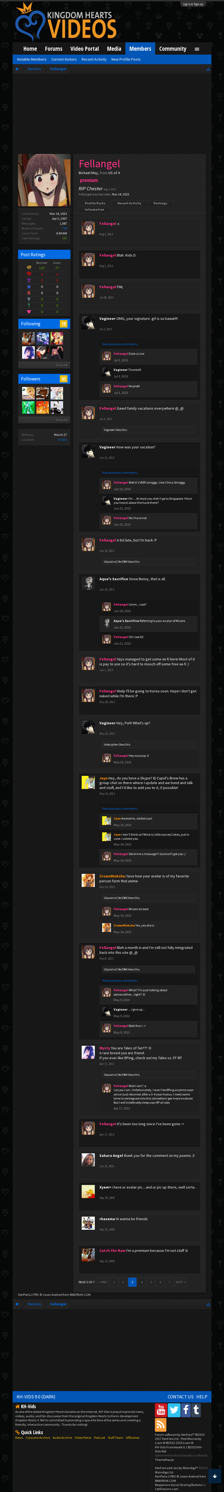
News (19, 1438)
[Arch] (56, 352)
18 (63, 323)
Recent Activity (129, 203)
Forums (53, 48)
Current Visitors (64, 59)
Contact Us (181, 1397)
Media (114, 48)
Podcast (99, 1438)
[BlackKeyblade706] (42, 393)
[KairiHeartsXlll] (28, 393)
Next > (181, 1282)
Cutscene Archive (38, 1438)
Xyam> (105, 1187)
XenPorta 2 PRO (28, 1295)
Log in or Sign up (193, 4)
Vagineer (107, 318)
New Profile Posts (126, 59)
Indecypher (111, 744)
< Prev (102, 1282)
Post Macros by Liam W (178, 1441)
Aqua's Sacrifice (113, 578)
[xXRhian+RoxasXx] (56, 393)
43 (63, 379)
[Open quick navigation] (208, 69)
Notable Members (31, 59)
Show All (61, 365)
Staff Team (115, 1438)
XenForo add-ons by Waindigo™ (176, 1468)
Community (173, 48)
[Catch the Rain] (28, 338)
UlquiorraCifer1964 (115, 562)
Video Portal (84, 48)
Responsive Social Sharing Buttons (178, 1485)
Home (30, 48)
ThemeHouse (164, 1460)
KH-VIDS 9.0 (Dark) (36, 1397)
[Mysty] (28, 352)
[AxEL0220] (42, 407)
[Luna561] (28, 407)
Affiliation (133, 1438)
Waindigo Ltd (164, 1472)
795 (64, 228)
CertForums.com (166, 1489)
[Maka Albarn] (42, 338)
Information (94, 209)
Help (201, 1397)
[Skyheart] (42, 352)
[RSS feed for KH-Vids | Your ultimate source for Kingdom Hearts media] (160, 1425)
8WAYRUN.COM (80, 1295)
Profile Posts (95, 203)
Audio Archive (62, 1438)
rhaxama (107, 1218)
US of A (62, 439)
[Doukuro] (56, 407)
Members (140, 48)
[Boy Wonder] (56, 338)
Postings (160, 203)
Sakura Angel (111, 1155)
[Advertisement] (112, 115)
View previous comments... (120, 344)
